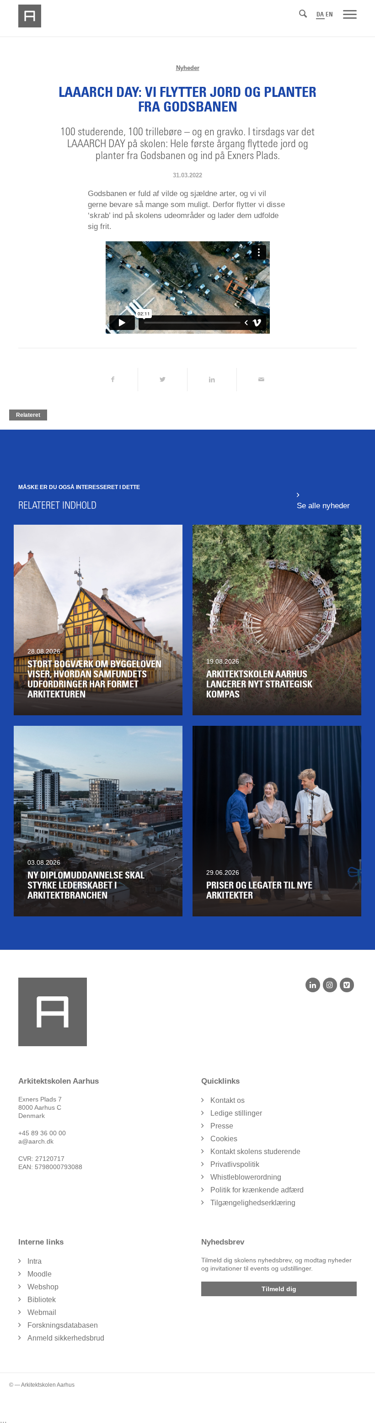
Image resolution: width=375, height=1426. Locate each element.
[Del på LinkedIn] (212, 379)
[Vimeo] (347, 985)
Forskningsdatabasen (62, 1325)
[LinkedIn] (312, 985)
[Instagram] (330, 985)
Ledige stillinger (236, 1113)
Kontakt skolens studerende (255, 1151)
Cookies (223, 1139)
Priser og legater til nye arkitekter (259, 890)
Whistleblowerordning (245, 1177)
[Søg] (303, 13)
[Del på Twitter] (162, 379)
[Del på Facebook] (112, 379)
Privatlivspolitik (234, 1164)
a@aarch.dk (36, 1141)
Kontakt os (227, 1100)
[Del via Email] (261, 379)
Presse (221, 1126)
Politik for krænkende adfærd (257, 1190)
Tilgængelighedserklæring (252, 1203)
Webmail (41, 1312)
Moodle (39, 1274)
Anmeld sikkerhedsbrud (65, 1338)
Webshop (43, 1287)
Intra (34, 1261)
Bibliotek (41, 1300)
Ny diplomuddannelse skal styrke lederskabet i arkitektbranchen (86, 885)
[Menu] (350, 13)
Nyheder (187, 67)
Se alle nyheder (323, 505)
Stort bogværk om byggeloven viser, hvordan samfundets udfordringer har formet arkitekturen (94, 679)
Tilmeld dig (279, 1289)
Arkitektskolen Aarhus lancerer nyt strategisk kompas (259, 684)
